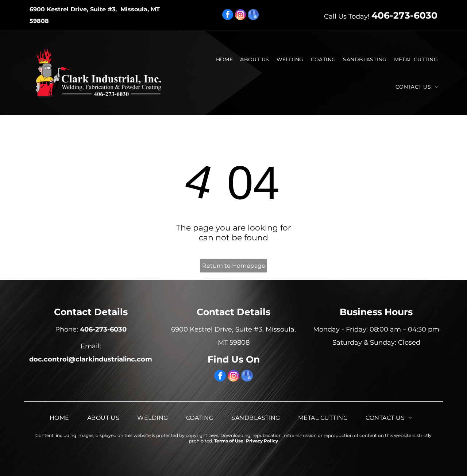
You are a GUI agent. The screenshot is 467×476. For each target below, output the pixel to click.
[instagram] (240, 15)
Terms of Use (228, 441)
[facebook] (227, 15)
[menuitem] (226, 59)
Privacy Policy (262, 441)
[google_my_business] (253, 15)
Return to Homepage (233, 265)
